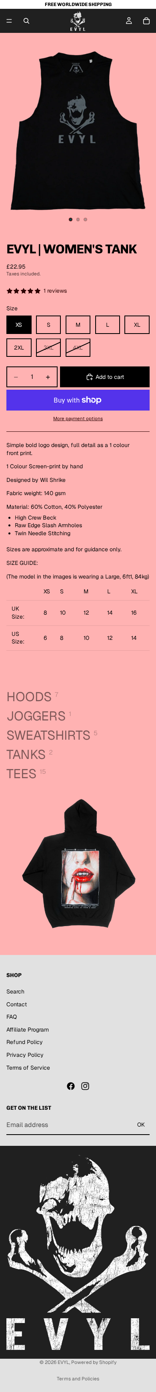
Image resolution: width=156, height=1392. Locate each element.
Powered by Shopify (93, 1362)
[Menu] (9, 21)
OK (141, 1125)
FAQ (11, 1017)
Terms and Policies (78, 1379)
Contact (16, 1004)
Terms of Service (28, 1067)
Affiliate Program (27, 1029)
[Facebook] (71, 1086)
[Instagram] (85, 1086)
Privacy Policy (25, 1054)
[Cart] (146, 21)
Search (15, 991)
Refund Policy (24, 1042)
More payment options (78, 418)
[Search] (26, 21)
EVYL (63, 1362)
